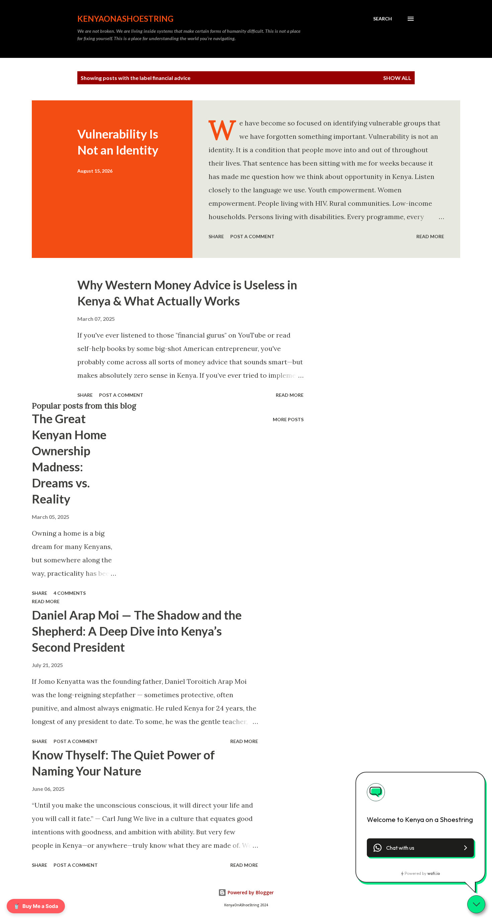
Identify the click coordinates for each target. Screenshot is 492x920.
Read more (430, 236)
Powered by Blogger (250, 892)
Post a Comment (252, 236)
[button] (420, 847)
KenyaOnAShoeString (125, 18)
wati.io (433, 873)
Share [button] (216, 236)
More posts (288, 419)
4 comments (70, 593)
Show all (397, 78)
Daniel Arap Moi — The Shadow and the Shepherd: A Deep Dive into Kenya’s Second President (137, 631)
